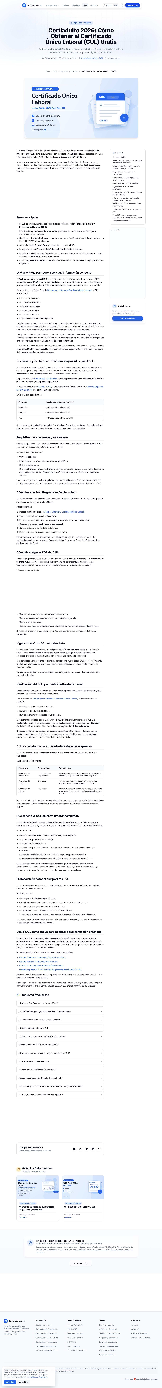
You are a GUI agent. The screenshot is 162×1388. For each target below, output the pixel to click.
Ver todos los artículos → (77, 1351)
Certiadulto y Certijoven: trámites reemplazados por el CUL (126, 167)
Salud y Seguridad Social (109, 1346)
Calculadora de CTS (43, 1325)
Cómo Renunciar (73, 1346)
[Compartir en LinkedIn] (92, 1148)
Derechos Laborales (75, 1333)
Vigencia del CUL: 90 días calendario (123, 188)
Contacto (94, 5)
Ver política (23, 1382)
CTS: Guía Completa (75, 1338)
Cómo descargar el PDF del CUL (125, 183)
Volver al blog (82, 1263)
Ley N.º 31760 (44, 387)
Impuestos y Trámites (82, 23)
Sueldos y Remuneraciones (110, 1333)
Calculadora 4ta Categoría (46, 1346)
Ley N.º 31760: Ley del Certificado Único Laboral (41, 965)
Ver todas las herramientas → (47, 1351)
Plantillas (76, 5)
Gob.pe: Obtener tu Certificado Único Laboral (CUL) (42, 957)
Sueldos (65, 5)
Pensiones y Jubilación (108, 1342)
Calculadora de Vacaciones (46, 1342)
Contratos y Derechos (107, 1329)
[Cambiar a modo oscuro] (122, 5)
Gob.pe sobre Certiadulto (45, 378)
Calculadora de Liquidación (46, 1333)
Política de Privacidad (139, 1333)
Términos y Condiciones (140, 1338)
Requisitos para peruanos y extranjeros (123, 173)
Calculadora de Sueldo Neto (47, 1338)
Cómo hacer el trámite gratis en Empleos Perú (125, 179)
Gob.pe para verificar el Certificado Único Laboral (55, 699)
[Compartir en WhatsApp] (86, 1148)
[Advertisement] (60, 193)
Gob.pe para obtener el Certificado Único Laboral (69, 290)
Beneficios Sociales (107, 1325)
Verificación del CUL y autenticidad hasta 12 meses (127, 193)
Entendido (10, 1382)
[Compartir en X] (80, 1148)
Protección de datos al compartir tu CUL (127, 210)
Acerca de (135, 1325)
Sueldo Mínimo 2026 (75, 1325)
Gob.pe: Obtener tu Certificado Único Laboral (64, 512)
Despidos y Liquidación (108, 1338)
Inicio (48, 71)
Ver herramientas (128, 318)
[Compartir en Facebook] (74, 1148)
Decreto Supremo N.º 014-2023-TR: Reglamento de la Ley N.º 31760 (50, 969)
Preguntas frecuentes (121, 221)
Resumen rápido (119, 157)
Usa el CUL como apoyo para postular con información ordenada (127, 216)
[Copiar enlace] (99, 1148)
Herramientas (51, 5)
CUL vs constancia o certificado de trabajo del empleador (126, 199)
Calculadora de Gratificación (47, 1329)
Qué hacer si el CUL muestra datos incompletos (126, 205)
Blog (85, 5)
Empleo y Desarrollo (107, 1355)
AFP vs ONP (72, 1329)
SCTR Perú (71, 1342)
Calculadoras (132, 5)
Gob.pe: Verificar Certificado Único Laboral (38, 961)
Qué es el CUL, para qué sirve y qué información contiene (127, 161)
